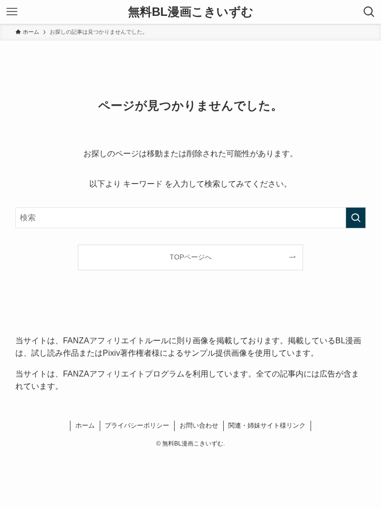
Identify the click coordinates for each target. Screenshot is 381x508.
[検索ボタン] (369, 12)
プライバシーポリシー (137, 425)
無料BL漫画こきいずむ (191, 12)
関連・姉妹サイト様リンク (267, 425)
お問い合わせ (199, 425)
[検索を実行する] (356, 217)
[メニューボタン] (12, 12)
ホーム (85, 425)
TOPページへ (191, 257)
